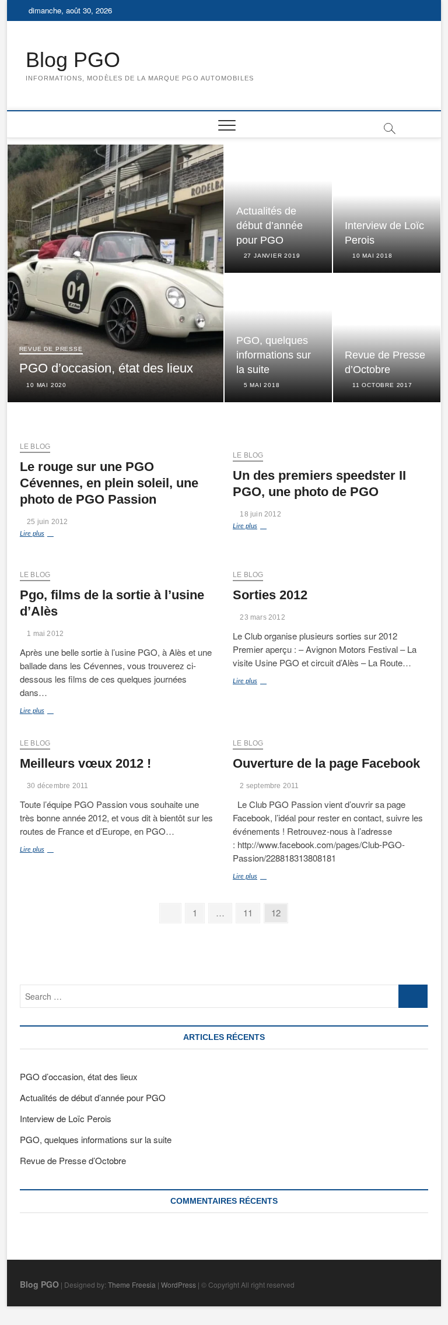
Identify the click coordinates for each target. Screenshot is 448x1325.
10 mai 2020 (45, 385)
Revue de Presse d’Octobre (73, 1160)
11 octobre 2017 (381, 385)
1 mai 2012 (44, 634)
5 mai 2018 (261, 385)
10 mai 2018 (371, 255)
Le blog (35, 446)
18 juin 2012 (259, 514)
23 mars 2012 (261, 617)
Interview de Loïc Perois (65, 1118)
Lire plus (47, 534)
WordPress (178, 1284)
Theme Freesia (132, 1284)
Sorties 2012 (270, 595)
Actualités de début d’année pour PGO (269, 225)
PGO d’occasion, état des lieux (106, 368)
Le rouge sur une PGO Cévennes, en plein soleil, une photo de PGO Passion (109, 483)
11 (251, 912)
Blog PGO (73, 60)
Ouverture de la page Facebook (326, 763)
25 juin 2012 (46, 522)
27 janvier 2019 (271, 255)
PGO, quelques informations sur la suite (273, 355)
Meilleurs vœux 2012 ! (85, 763)
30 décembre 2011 (56, 786)
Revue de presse (51, 349)
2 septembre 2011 (268, 786)
